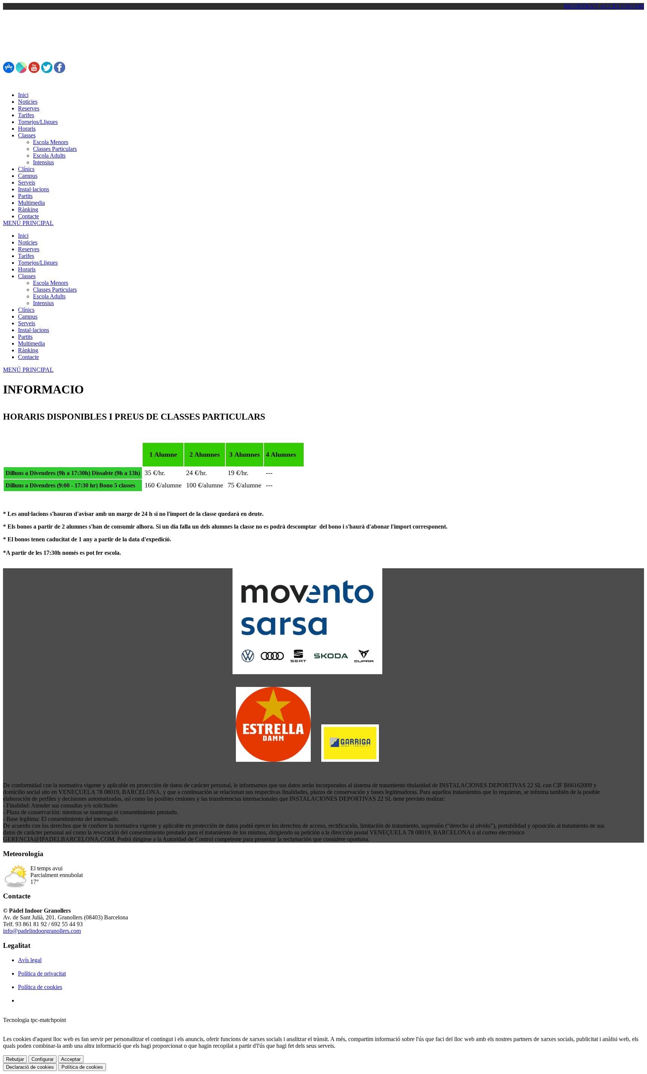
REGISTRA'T (581, 6)
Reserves (28, 249)
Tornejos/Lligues (38, 262)
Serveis (26, 323)
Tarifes (26, 256)
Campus (27, 316)
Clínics (26, 310)
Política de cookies (40, 987)
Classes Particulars (55, 289)
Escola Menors (50, 283)
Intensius (43, 303)
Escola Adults (49, 296)
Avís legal (30, 960)
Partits (25, 337)
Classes (27, 276)
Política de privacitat (42, 973)
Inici (23, 235)
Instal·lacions (33, 330)
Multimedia (31, 343)
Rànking (28, 350)
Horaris (27, 269)
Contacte (28, 357)
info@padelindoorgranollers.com (42, 931)
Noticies (27, 242)
